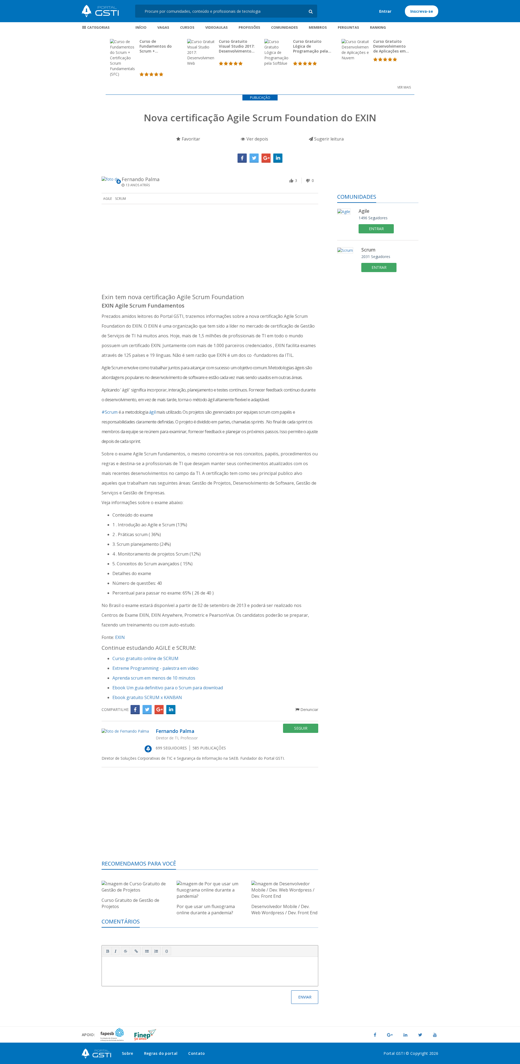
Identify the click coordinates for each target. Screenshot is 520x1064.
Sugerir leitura (328, 139)
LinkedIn (277, 158)
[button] (107, 951)
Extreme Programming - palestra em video (155, 668)
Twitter (254, 158)
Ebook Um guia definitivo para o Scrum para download (167, 688)
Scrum (120, 198)
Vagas (163, 27)
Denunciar (308, 709)
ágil (152, 412)
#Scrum (110, 412)
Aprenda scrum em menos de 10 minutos (153, 678)
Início (141, 27)
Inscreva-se (421, 11)
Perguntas (348, 27)
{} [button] (166, 950)
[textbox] (210, 970)
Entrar (385, 11)
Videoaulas (216, 27)
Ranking (378, 27)
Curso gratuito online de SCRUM (145, 658)
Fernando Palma (141, 179)
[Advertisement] (210, 250)
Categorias (98, 27)
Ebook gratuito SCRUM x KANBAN (147, 697)
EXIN (120, 637)
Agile (107, 198)
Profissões (249, 27)
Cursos (187, 27)
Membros (318, 27)
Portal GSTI (100, 11)
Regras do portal (161, 1053)
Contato (196, 1053)
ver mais (404, 87)
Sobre (127, 1053)
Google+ (266, 158)
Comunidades (284, 27)
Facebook (242, 158)
